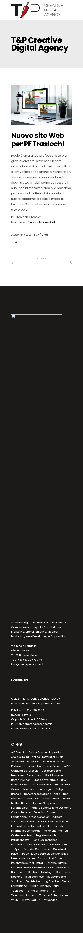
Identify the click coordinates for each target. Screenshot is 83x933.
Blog (45, 234)
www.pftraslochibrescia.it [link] (36, 222)
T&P (37, 234)
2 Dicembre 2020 (21, 234)
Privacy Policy (20, 728)
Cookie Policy (41, 728)
